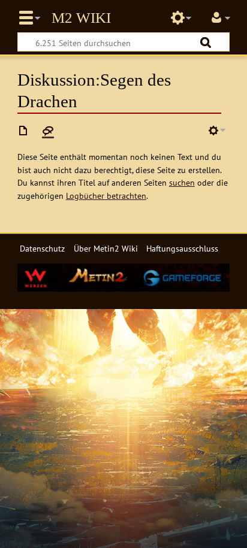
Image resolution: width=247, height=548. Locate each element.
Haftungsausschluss (182, 248)
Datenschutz (42, 248)
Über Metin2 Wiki (106, 248)
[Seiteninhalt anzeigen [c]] (23, 131)
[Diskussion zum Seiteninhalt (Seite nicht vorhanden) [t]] (48, 131)
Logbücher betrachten (106, 195)
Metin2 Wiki (81, 18)
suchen (182, 182)
